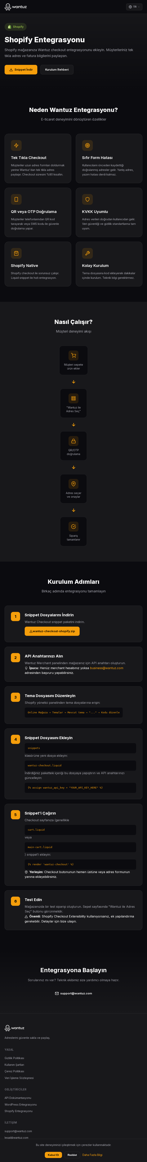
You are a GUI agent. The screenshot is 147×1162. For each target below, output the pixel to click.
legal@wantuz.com (16, 1137)
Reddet (72, 1154)
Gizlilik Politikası (14, 1058)
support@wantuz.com (76, 993)
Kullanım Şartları (14, 1064)
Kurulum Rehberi (57, 69)
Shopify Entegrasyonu (19, 1111)
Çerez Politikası (14, 1071)
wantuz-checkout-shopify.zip (54, 631)
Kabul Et (53, 1154)
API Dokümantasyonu (18, 1097)
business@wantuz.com (106, 668)
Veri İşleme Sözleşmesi (19, 1078)
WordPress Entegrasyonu (21, 1104)
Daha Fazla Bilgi (92, 1154)
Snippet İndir (24, 69)
